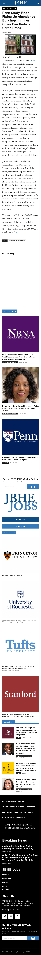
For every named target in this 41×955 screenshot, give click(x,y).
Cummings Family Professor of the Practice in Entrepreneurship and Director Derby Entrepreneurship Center (18, 668)
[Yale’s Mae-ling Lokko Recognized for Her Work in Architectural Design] (8, 784)
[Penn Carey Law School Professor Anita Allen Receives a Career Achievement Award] (20, 385)
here (17, 232)
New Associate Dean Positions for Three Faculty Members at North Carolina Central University (26, 748)
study (32, 60)
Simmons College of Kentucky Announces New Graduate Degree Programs (26, 731)
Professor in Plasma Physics (12, 575)
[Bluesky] (4, 916)
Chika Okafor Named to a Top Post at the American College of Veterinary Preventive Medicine (20, 857)
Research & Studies (10, 8)
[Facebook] (17, 916)
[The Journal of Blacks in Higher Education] (20, 3)
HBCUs (18, 737)
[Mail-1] (10, 916)
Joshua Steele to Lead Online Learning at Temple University (17, 847)
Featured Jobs (9, 532)
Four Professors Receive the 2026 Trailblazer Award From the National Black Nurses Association (18, 357)
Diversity (5, 462)
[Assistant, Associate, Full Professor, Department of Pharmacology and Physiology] (20, 599)
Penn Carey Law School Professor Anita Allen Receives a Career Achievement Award (20, 408)
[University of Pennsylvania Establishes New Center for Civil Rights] (20, 437)
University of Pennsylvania (17, 240)
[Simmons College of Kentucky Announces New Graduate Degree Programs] (8, 733)
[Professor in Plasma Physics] (20, 555)
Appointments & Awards (10, 362)
